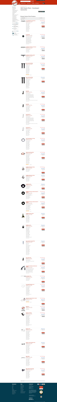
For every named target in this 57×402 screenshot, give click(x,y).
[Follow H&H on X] (30, 399)
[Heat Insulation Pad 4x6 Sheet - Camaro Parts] (23, 244)
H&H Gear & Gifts (23, 392)
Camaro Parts (22, 385)
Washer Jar (27, 306)
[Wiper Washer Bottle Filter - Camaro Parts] (23, 372)
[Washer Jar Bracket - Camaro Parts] (23, 316)
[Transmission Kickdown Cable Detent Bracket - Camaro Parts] (23, 270)
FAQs (12, 388)
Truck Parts (22, 390)
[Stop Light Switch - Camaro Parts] (23, 261)
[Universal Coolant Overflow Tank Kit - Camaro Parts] (23, 301)
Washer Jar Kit (28, 328)
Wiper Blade (27, 356)
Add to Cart (43, 271)
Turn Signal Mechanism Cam (30, 284)
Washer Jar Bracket (29, 312)
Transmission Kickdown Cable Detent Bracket (31, 266)
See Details (43, 272)
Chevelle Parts (22, 386)
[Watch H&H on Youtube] (31, 399)
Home (13, 385)
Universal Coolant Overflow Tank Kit (31, 298)
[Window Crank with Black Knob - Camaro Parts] (23, 346)
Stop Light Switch (28, 257)
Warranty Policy (14, 392)
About (12, 386)
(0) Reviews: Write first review (29, 242)
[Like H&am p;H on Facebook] (29, 399)
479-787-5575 (30, 385)
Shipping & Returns (14, 390)
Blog (12, 387)
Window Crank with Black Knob (30, 342)
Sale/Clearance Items (23, 391)
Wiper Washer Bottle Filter (30, 368)
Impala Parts (22, 387)
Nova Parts (22, 388)
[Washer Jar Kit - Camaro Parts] (23, 332)
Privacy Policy (13, 391)
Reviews (13, 389)
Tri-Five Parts (22, 389)
